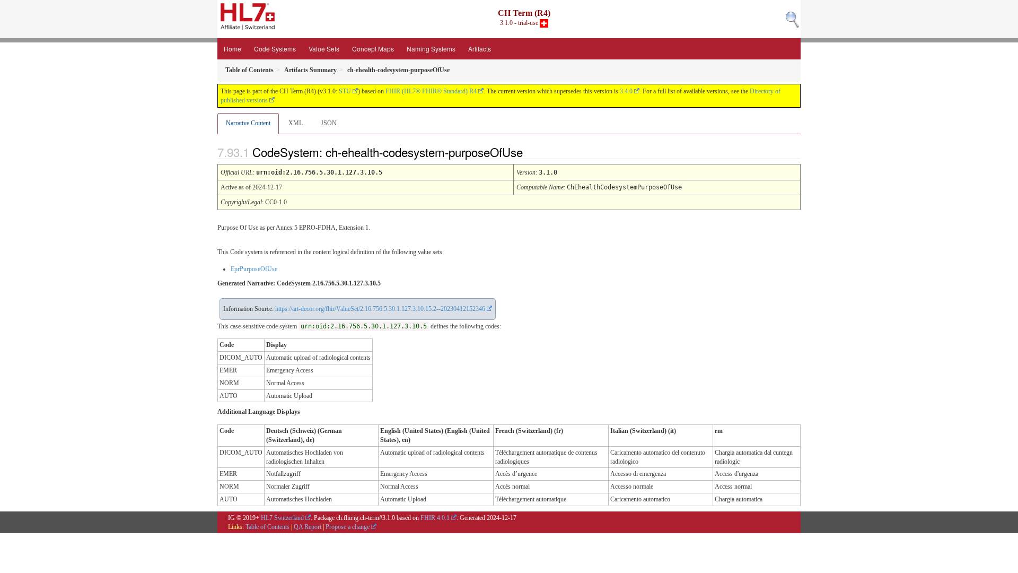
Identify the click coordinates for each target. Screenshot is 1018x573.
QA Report (307, 527)
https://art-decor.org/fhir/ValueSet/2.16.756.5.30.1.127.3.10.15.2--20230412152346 (380, 308)
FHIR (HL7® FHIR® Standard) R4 (431, 91)
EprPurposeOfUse (254, 269)
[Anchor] (532, 152)
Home (232, 48)
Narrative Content (248, 123)
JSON (329, 123)
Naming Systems (431, 48)
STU (345, 91)
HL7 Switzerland (282, 518)
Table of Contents (267, 527)
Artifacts (479, 48)
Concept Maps (373, 48)
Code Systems (275, 48)
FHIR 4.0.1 (435, 518)
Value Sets (324, 48)
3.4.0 (626, 91)
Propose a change (348, 527)
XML (295, 123)
